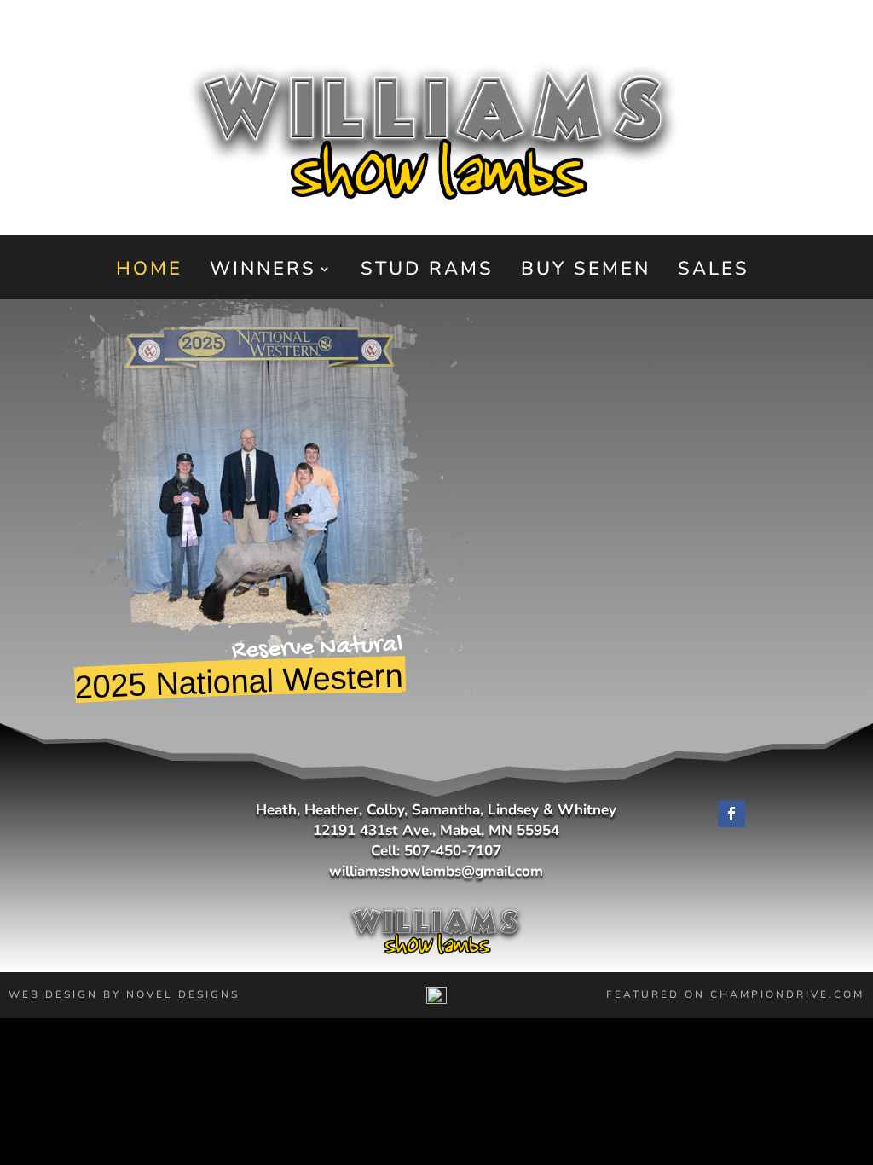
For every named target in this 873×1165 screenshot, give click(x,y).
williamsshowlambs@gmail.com (436, 871)
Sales (713, 272)
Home (149, 272)
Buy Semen (585, 272)
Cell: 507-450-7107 (436, 851)
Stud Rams (427, 272)
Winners (263, 272)
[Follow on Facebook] (731, 813)
